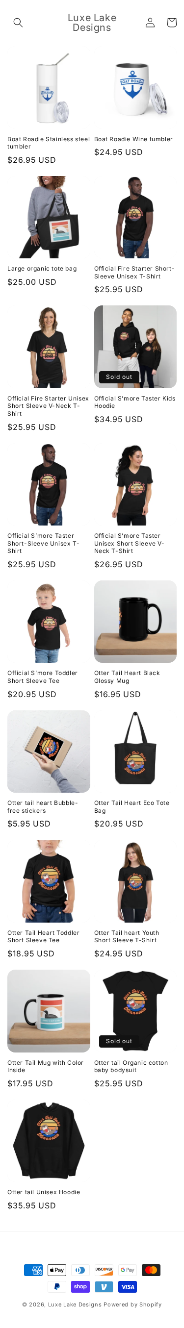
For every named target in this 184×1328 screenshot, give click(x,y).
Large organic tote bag (42, 268)
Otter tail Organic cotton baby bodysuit (131, 1066)
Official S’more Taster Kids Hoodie (135, 402)
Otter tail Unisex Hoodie (43, 1192)
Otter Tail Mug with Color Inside (45, 1066)
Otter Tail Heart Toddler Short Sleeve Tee (43, 936)
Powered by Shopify (133, 1304)
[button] (18, 22)
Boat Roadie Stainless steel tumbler (48, 142)
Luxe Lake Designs (75, 1304)
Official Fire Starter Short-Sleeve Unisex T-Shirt (134, 272)
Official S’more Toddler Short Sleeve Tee (42, 676)
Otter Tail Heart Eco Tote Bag (132, 806)
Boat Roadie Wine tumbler (133, 139)
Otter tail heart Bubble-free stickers (42, 806)
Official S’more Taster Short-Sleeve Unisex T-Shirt (43, 543)
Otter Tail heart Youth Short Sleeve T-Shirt (126, 936)
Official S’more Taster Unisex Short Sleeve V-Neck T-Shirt (129, 543)
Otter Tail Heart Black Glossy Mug (127, 676)
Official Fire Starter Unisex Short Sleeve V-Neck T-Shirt (48, 406)
